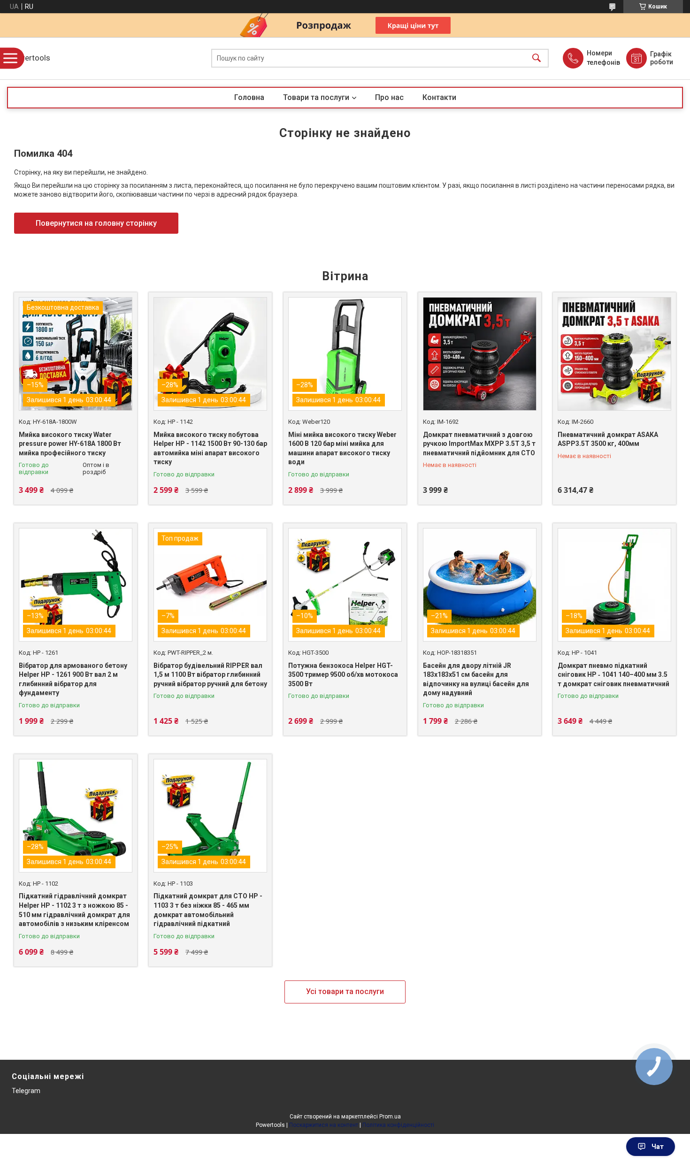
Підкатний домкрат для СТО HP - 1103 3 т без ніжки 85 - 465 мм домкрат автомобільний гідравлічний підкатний (207, 909)
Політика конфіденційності (398, 1125)
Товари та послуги (316, 97)
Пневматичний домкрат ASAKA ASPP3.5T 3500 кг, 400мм (608, 439)
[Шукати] (536, 58)
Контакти (439, 97)
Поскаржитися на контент (323, 1125)
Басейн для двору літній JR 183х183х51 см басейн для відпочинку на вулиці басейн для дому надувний (476, 679)
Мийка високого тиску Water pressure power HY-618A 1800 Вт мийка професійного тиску (70, 444)
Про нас (389, 97)
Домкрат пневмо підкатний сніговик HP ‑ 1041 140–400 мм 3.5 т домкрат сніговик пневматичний (613, 675)
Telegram (26, 1090)
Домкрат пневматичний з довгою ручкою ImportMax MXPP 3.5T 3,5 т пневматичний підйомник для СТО (479, 444)
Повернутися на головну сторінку (96, 223)
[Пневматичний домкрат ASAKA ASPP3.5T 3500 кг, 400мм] (614, 354)
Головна (249, 97)
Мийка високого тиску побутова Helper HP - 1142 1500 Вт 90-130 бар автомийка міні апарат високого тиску (210, 448)
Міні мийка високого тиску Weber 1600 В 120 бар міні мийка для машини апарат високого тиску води (342, 448)
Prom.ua (390, 1116)
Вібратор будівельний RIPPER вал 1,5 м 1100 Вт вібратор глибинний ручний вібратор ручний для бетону (210, 675)
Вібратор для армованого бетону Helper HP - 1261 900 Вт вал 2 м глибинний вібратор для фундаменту (73, 679)
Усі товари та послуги (345, 991)
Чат (658, 1146)
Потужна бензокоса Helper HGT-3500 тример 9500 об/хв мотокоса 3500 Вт (343, 675)
